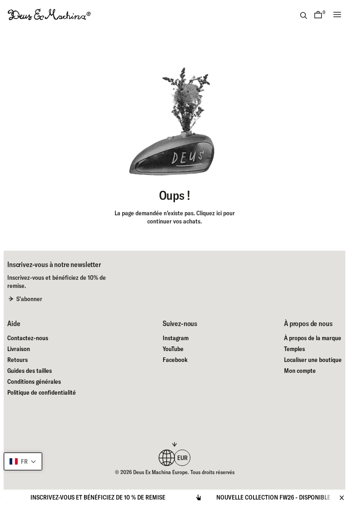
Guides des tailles (29, 370)
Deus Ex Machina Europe (160, 472)
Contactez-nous (27, 338)
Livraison (18, 349)
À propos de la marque (312, 338)
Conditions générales (34, 381)
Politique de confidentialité (41, 392)
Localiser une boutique (313, 360)
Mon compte (300, 370)
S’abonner (29, 299)
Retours (17, 360)
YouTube (173, 349)
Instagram (176, 338)
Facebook (175, 360)
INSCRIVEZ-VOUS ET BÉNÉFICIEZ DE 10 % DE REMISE (90, 497)
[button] (23, 461)
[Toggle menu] (337, 14)
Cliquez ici (209, 213)
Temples (294, 349)
